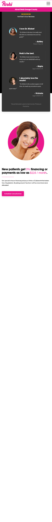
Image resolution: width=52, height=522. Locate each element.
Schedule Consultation (13, 194)
